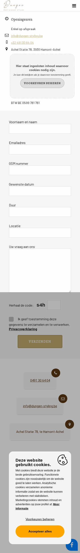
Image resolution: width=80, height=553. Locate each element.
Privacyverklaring (23, 329)
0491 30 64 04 (40, 380)
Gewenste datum (21, 184)
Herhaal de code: (21, 305)
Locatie (14, 226)
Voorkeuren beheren (42, 83)
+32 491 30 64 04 (22, 42)
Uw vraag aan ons (22, 246)
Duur (12, 205)
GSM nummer (18, 163)
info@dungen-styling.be (27, 36)
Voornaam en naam (23, 122)
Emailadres (17, 142)
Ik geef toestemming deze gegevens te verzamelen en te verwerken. (39, 324)
